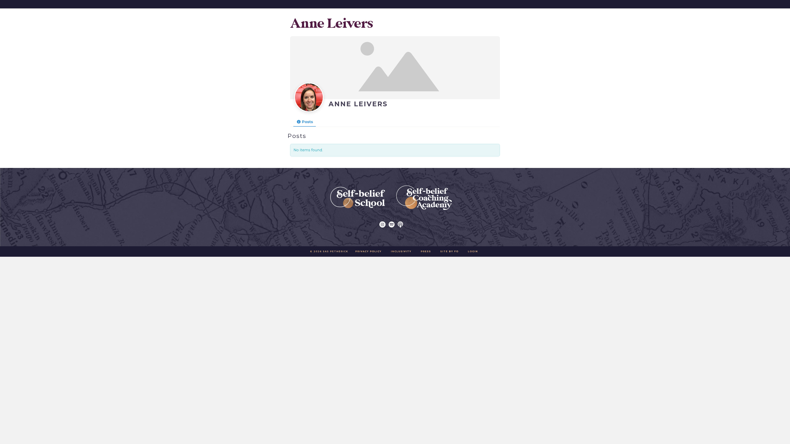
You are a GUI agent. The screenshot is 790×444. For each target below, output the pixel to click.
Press (426, 251)
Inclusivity (401, 251)
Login (473, 251)
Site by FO (449, 251)
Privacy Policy (368, 251)
